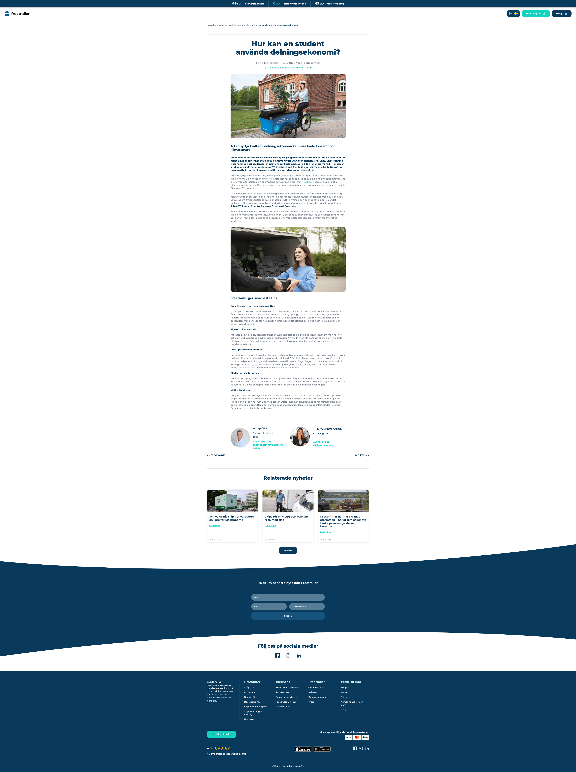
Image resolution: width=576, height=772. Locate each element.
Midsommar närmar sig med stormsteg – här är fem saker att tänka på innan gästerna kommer (343, 521)
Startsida (211, 25)
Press (311, 702)
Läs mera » (214, 525)
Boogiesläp (250, 697)
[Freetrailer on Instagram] (361, 748)
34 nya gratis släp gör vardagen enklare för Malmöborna (231, 518)
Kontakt (345, 692)
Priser (344, 697)
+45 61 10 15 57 (321, 442)
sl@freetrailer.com (323, 445)
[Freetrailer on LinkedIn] (367, 748)
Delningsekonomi (238, 25)
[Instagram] (288, 655)
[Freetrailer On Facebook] (277, 655)
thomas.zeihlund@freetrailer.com (269, 446)
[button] (513, 13)
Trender (309, 67)
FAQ (343, 709)
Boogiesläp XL (252, 702)
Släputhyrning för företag (253, 713)
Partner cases (283, 692)
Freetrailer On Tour (286, 702)
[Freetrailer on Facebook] (355, 748)
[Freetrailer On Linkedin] (299, 655)
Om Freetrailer (316, 687)
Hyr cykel (249, 719)
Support (345, 687)
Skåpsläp (249, 687)
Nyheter (223, 25)
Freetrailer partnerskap (288, 687)
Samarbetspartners (286, 697)
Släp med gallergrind (255, 706)
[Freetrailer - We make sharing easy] (17, 13)
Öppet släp (250, 692)
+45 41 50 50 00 (262, 441)
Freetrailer (297, 67)
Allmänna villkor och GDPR (352, 703)
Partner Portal (283, 706)
